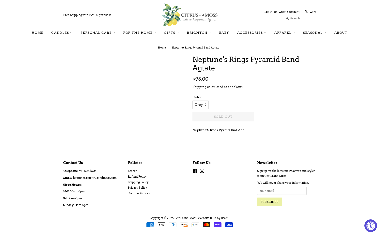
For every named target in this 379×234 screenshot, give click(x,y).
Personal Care (97, 32)
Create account (289, 11)
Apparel (283, 32)
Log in (268, 11)
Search (132, 171)
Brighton (197, 32)
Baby (224, 32)
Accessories (250, 32)
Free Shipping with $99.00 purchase (87, 15)
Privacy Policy (137, 187)
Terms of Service (139, 193)
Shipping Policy (138, 182)
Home (37, 32)
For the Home (138, 32)
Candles (60, 32)
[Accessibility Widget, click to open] (370, 225)
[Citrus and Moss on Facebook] (194, 171)
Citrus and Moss (186, 218)
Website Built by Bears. (213, 218)
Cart (313, 11)
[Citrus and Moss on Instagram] (202, 171)
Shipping (199, 87)
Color (197, 97)
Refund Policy (137, 176)
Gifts (170, 32)
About (340, 32)
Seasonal (313, 32)
